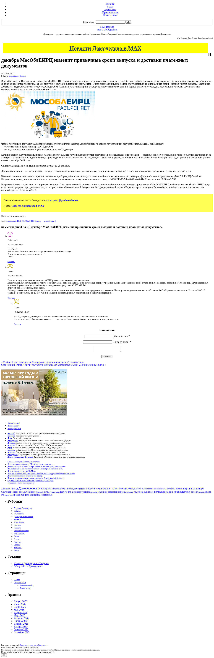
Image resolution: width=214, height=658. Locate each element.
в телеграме (61, 200)
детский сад (53, 492)
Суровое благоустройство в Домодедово (24, 462)
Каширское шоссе (49, 488)
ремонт (194, 492)
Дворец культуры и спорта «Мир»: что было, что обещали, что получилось (37, 466)
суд (2, 495)
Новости (23, 76)
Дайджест (17, 511)
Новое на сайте (13, 426)
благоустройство (9, 492)
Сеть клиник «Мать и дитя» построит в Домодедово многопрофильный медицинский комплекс (52, 365)
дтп (69, 492)
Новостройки (110, 15)
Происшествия (110, 12)
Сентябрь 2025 (21, 632)
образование (114, 492)
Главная (110, 3)
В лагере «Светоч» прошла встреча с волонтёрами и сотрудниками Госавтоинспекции (41, 473)
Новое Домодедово (76, 488)
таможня (9, 495)
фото (27, 495)
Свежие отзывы (14, 423)
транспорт (18, 494)
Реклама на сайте (26, 585)
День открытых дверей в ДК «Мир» (22, 471)
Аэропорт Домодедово (23, 508)
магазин (93, 492)
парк (122, 492)
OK (4, 655)
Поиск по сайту (89, 22)
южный (48, 495)
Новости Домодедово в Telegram (31, 563)
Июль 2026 (20, 604)
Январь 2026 (20, 621)
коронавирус (78, 492)
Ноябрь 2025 (20, 626)
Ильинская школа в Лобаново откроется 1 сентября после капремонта (35, 469)
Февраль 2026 (21, 618)
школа (33, 495)
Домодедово (14, 76)
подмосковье (140, 492)
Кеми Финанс (19, 522)
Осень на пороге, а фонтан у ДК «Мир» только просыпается (31, 464)
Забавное (17, 519)
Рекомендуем (25, 588)
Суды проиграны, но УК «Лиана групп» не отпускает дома (30, 480)
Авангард (5, 488)
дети (46, 492)
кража (87, 492)
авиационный (160, 489)
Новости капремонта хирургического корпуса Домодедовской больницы (36, 478)
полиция (159, 491)
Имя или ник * (122, 336)
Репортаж (17, 542)
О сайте (110, 7)
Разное (16, 536)
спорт (208, 491)
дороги (63, 491)
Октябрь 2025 (21, 629)
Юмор (16, 550)
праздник (168, 492)
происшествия (182, 491)
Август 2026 (20, 601)
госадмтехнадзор (28, 492)
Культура (62, 489)
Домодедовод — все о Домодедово (34, 645)
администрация (184, 488)
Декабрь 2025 (21, 623)
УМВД (130, 488)
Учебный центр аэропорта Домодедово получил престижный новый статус (43, 362)
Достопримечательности (23, 517)
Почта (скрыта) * (122, 342)
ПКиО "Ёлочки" (119, 488)
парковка (129, 492)
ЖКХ (19, 221)
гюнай (40, 492)
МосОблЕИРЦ (28, 221)
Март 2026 (19, 615)
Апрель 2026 (20, 612)
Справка (38, 221)
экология (40, 495)
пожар (151, 492)
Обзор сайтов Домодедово (28, 566)
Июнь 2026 (20, 607)
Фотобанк (17, 547)
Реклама (17, 539)
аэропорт (198, 488)
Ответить (11, 262)
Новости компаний (21, 531)
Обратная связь (110, 10)
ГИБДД (14, 489)
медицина (102, 492)
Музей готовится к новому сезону (21, 483)
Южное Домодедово (144, 488)
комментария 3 (50, 221)
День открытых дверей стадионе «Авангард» (25, 476)
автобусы (171, 489)
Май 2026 (19, 609)
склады (201, 492)
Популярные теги (14, 429)
